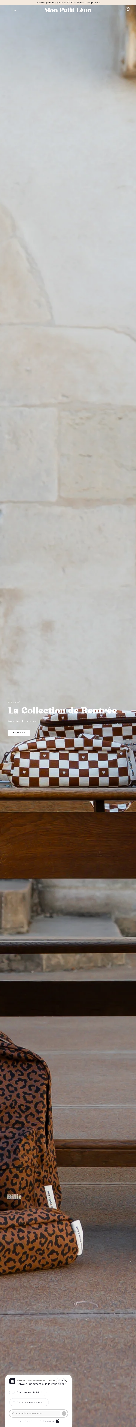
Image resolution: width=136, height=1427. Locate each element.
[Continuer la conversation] (64, 1413)
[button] (19, 733)
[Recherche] (15, 10)
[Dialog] (57, 1421)
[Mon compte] (118, 10)
